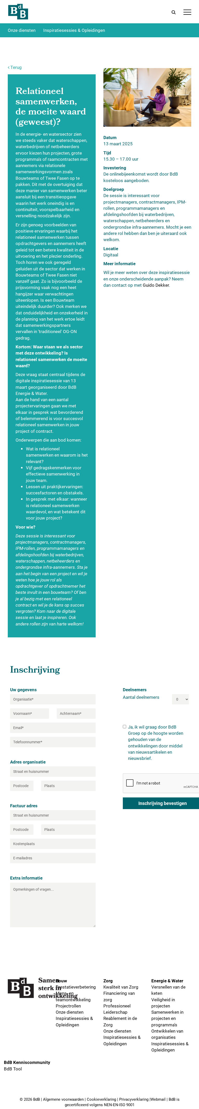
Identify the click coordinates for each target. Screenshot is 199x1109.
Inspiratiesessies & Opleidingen (74, 30)
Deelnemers (135, 690)
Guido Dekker (156, 285)
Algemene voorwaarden (63, 1099)
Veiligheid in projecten (163, 1003)
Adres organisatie (28, 762)
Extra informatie (26, 878)
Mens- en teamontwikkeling (73, 996)
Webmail (158, 1099)
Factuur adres (24, 806)
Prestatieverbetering (76, 987)
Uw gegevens (23, 690)
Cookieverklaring (101, 1099)
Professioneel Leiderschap (117, 1009)
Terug (15, 67)
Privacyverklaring (133, 1099)
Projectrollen (68, 1006)
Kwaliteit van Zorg (120, 987)
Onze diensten (21, 30)
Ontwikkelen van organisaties (167, 1034)
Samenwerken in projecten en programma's (167, 1018)
